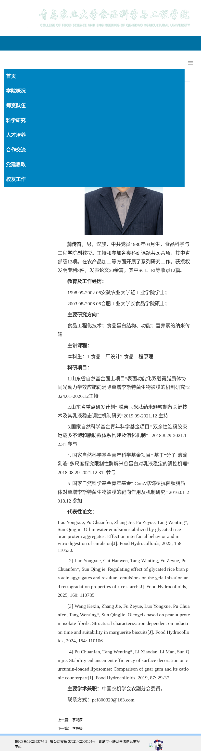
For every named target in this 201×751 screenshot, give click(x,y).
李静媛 (77, 728)
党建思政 (16, 164)
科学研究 (16, 120)
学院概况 (16, 91)
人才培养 (16, 135)
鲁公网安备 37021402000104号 (73, 741)
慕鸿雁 (77, 720)
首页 (11, 76)
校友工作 (16, 179)
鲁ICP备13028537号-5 (31, 741)
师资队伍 (16, 105)
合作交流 (16, 150)
